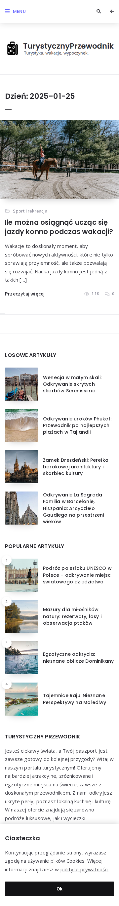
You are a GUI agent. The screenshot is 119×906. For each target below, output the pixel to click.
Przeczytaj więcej (25, 294)
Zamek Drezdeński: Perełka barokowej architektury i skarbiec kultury (75, 467)
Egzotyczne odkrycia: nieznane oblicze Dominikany (78, 657)
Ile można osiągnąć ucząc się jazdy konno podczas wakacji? (59, 226)
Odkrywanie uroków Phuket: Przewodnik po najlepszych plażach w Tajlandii (77, 425)
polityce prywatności (84, 869)
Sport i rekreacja (30, 211)
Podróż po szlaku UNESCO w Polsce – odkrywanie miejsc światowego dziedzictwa (77, 575)
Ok (60, 889)
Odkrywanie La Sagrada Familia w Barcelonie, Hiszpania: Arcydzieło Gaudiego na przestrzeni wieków (73, 508)
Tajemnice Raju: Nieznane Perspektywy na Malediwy (74, 698)
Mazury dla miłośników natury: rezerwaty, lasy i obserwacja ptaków (72, 616)
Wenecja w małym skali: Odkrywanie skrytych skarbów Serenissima (72, 384)
